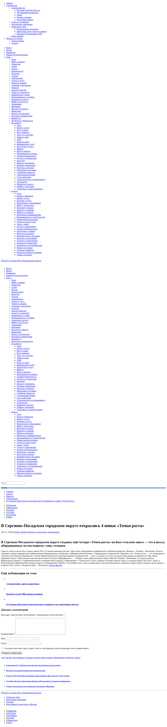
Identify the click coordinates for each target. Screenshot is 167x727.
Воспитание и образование (29, 203)
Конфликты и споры (20, 95)
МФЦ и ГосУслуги (19, 102)
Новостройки (17, 36)
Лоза (15, 658)
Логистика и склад (25, 146)
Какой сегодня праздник (17, 55)
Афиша (9, 3)
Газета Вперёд (55, 565)
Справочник (11, 5)
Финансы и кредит (25, 184)
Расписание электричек (21, 24)
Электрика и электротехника (30, 189)
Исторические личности (27, 29)
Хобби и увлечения (25, 186)
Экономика (16, 104)
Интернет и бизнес (25, 208)
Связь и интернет (24, 255)
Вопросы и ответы (14, 38)
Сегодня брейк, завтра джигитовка (22, 584)
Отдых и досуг (18, 81)
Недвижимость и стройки (22, 97)
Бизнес (14, 191)
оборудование (47, 658)
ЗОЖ (19, 139)
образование (59, 658)
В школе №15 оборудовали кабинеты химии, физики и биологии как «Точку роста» (38, 676)
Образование (17, 78)
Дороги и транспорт (20, 92)
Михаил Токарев (25, 658)
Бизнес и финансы (25, 196)
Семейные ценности (26, 172)
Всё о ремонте (23, 132)
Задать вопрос (17, 41)
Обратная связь (13, 697)
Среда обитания (24, 177)
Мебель (20, 149)
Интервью (16, 106)
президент (69, 658)
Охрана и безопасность (27, 229)
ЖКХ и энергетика (25, 205)
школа (77, 658)
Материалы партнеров (16, 699)
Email (3, 643)
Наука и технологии (20, 113)
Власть (14, 69)
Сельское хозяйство (25, 250)
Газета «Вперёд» (21, 532)
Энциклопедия (18, 8)
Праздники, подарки (26, 231)
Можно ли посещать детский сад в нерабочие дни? (26, 671)
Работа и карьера (18, 83)
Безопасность (17, 71)
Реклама (10, 702)
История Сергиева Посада (28, 10)
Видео (9, 50)
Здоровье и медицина (21, 85)
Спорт (14, 66)
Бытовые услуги (24, 201)
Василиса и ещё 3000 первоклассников (24, 594)
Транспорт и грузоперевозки (29, 245)
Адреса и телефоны (20, 22)
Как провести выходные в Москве (21, 704)
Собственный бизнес (26, 175)
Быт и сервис (22, 130)
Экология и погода (19, 99)
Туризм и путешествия (27, 243)
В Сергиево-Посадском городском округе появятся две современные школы (42, 604)
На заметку (16, 123)
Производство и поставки (28, 236)
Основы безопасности (26, 156)
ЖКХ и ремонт (18, 62)
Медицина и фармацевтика (29, 215)
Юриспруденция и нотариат (29, 252)
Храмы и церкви (24, 17)
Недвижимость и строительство (31, 217)
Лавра (19, 15)
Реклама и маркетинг (26, 165)
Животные (16, 111)
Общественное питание (27, 219)
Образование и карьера (27, 153)
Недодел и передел (19, 109)
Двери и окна (23, 137)
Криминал (11, 52)
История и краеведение (21, 116)
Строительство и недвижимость (31, 179)
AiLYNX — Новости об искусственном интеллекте (35, 713)
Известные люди (18, 27)
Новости (10, 496)
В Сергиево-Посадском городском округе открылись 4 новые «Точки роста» (40, 501)
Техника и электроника (27, 241)
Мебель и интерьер (25, 212)
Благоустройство (18, 90)
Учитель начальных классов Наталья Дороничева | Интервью (30, 686)
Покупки (21, 161)
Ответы (14, 43)
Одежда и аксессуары (26, 222)
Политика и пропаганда (22, 121)
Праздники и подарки (26, 170)
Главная (9, 491)
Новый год (16, 118)
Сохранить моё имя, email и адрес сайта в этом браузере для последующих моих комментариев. (46, 648)
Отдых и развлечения (26, 226)
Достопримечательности (28, 13)
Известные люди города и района (32, 31)
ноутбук (36, 658)
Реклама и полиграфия (27, 238)
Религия (15, 88)
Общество (15, 64)
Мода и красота (24, 151)
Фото (13, 59)
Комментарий (8, 634)
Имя (3, 638)
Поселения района (25, 20)
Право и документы (25, 163)
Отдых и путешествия (26, 158)
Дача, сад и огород (25, 135)
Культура (15, 73)
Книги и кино (23, 142)
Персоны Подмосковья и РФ (29, 34)
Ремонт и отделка (24, 248)
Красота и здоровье (25, 210)
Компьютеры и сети (25, 144)
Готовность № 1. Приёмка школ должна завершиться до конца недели (33, 665)
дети (3, 658)
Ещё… (9, 57)
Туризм (14, 76)
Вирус (9, 48)
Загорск (9, 658)
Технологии (22, 182)
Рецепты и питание (25, 168)
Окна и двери (23, 224)
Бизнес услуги (23, 128)
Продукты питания (25, 234)
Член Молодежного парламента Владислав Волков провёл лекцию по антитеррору (38, 681)
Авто (19, 125)
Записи (9, 494)
